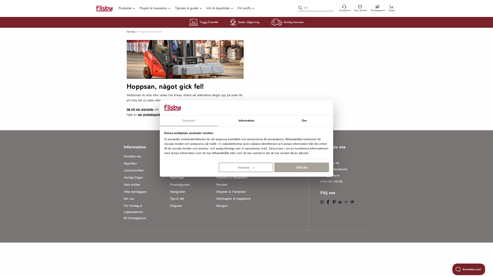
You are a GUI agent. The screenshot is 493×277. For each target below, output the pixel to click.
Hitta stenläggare (135, 192)
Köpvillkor (130, 163)
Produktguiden (180, 184)
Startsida (131, 32)
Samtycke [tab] (188, 120)
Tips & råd (177, 198)
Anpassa (244, 167)
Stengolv (222, 206)
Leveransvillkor (134, 170)
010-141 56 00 (331, 181)
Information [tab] (246, 120)
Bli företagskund (135, 218)
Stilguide (176, 206)
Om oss (129, 198)
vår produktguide (150, 114)
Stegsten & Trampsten (231, 192)
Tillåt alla (302, 167)
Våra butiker (132, 184)
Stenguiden (177, 192)
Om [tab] (304, 120)
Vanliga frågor (133, 177)
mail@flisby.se (330, 175)
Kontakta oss (132, 156)
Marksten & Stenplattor (231, 177)
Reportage (177, 177)
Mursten (221, 184)
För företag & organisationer (133, 209)
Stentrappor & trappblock (233, 198)
